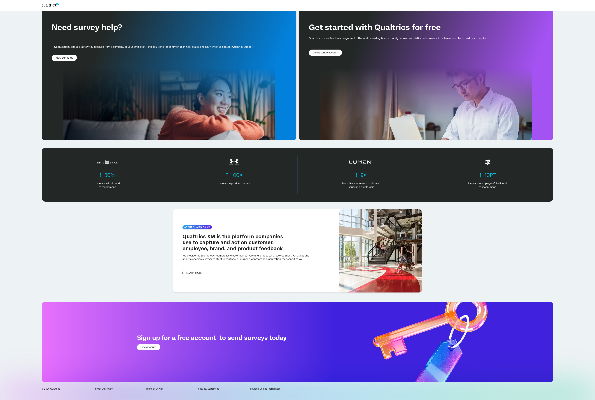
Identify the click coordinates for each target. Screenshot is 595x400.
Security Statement (208, 389)
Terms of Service (154, 389)
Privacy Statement (103, 389)
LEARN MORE (194, 272)
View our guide (64, 57)
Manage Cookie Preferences (265, 389)
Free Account (148, 347)
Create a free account (325, 52)
